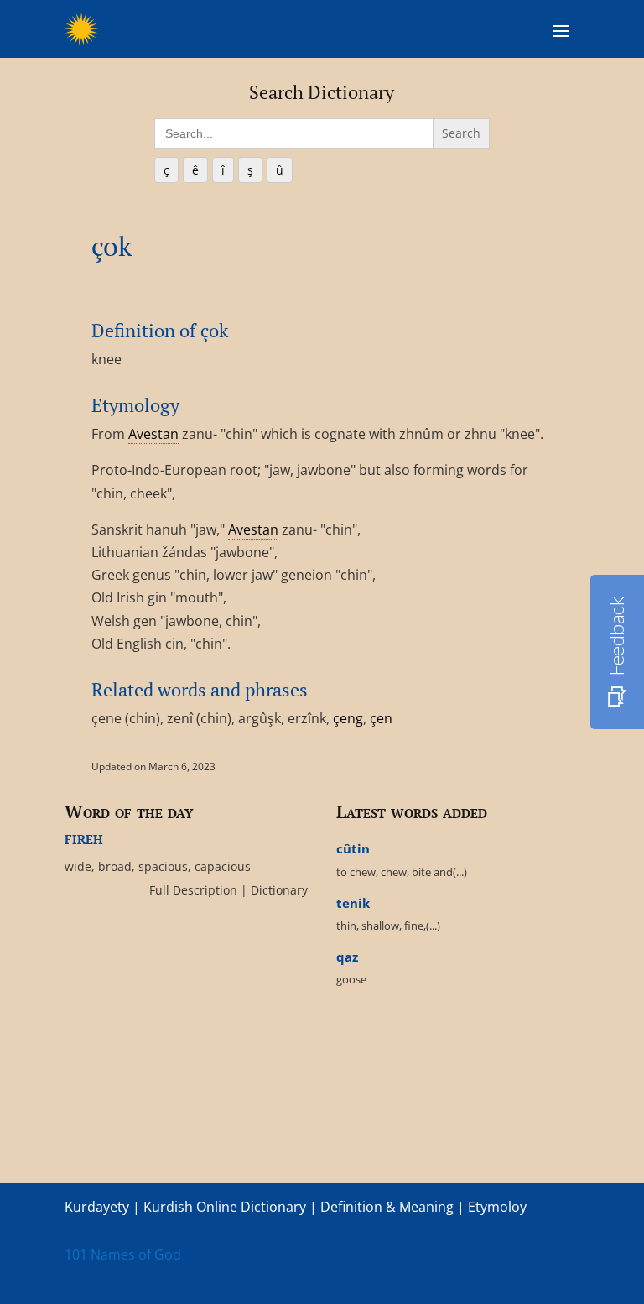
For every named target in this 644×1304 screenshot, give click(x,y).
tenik (353, 903)
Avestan (153, 434)
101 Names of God (123, 1254)
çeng (348, 718)
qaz (347, 956)
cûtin (353, 848)
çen (381, 718)
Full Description (195, 890)
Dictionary (277, 890)
